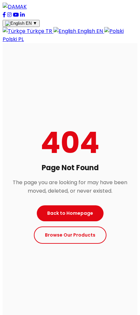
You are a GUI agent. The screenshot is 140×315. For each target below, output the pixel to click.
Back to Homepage (70, 213)
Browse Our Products (70, 235)
